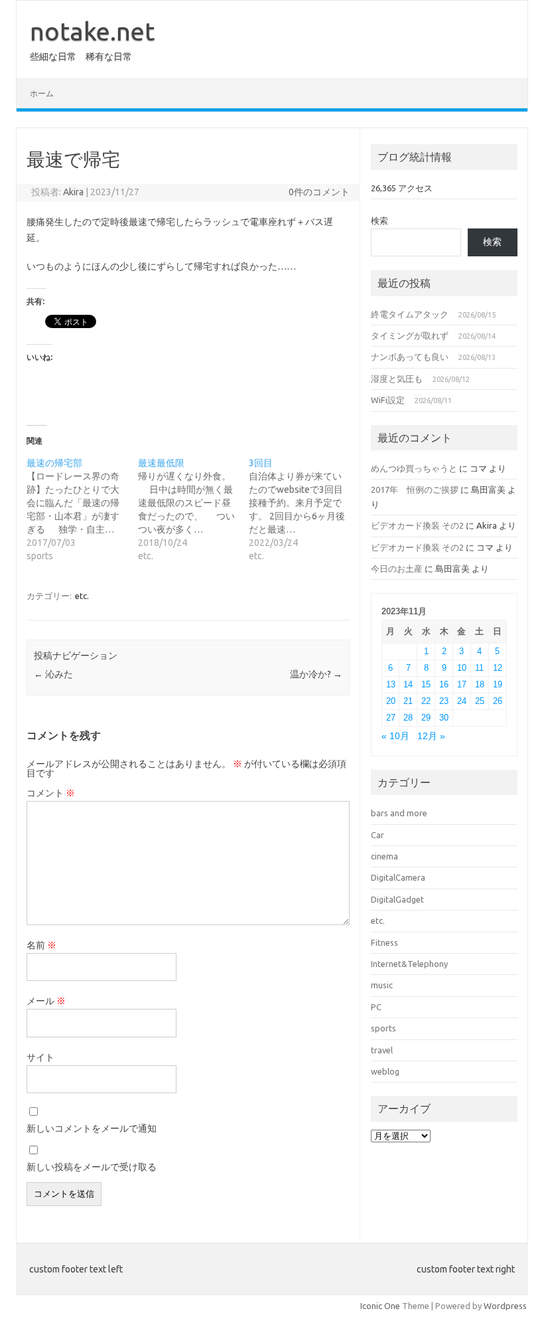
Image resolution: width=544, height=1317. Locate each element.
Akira (73, 192)
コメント (51, 793)
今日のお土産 (397, 568)
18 (479, 684)
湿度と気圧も (397, 378)
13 (390, 684)
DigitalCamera (398, 877)
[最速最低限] (193, 509)
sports (383, 1028)
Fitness (384, 942)
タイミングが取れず (409, 335)
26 (497, 701)
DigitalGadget (397, 899)
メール (46, 1001)
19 (497, 684)
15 (426, 684)
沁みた (53, 674)
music (382, 985)
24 (461, 701)
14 (408, 684)
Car (377, 834)
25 (479, 701)
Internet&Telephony (409, 963)
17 (461, 684)
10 (461, 668)
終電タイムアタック (409, 314)
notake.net (92, 31)
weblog (385, 1071)
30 (443, 718)
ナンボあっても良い (409, 356)
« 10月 (395, 736)
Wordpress (505, 1305)
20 (390, 701)
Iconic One (380, 1305)
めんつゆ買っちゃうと (414, 468)
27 (390, 718)
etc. (82, 595)
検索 (379, 220)
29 (426, 718)
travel (382, 1050)
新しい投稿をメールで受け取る (92, 1167)
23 (443, 701)
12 (497, 668)
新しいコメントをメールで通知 (92, 1128)
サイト (40, 1057)
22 (426, 701)
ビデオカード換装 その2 (417, 525)
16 (443, 684)
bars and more (399, 813)
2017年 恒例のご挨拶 (414, 489)
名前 (41, 945)
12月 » (431, 736)
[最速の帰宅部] (82, 509)
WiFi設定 (388, 399)
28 (408, 718)
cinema (384, 856)
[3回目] (304, 509)
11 (479, 668)
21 (408, 701)
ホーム (42, 93)
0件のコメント (319, 192)
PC (376, 1006)
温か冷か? (316, 674)
